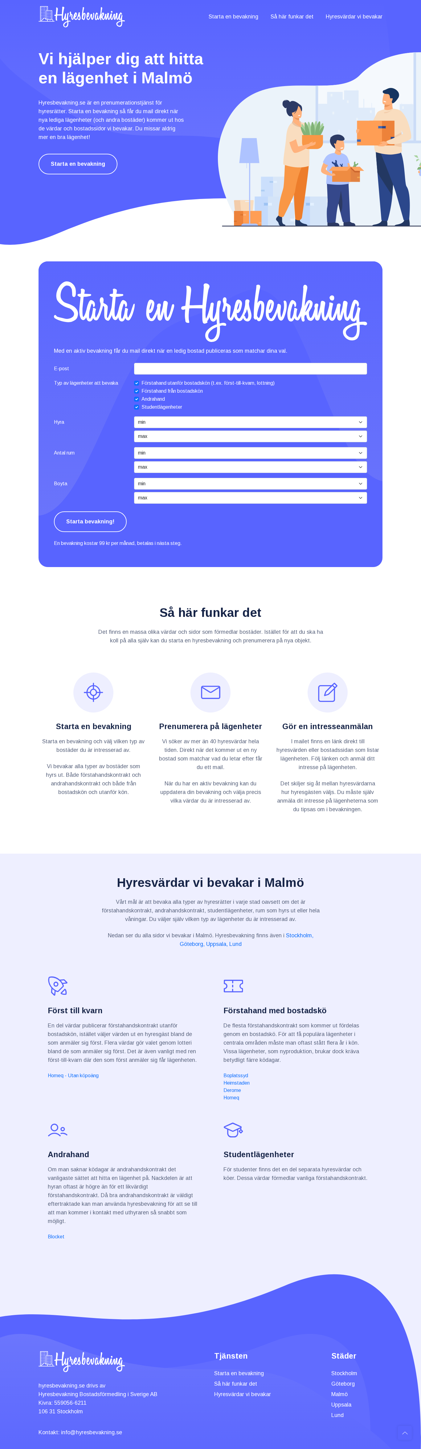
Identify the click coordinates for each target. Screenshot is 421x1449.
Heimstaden (236, 1083)
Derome (232, 1090)
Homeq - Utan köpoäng (73, 1075)
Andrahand (153, 399)
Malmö (339, 1394)
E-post (61, 368)
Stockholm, (299, 935)
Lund (235, 944)
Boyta (60, 483)
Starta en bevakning (233, 17)
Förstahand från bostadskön (172, 391)
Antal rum (64, 452)
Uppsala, (217, 944)
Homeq (231, 1097)
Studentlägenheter (161, 407)
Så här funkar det (292, 17)
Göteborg (343, 1384)
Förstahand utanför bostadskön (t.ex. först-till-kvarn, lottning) (208, 383)
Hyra (59, 422)
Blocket (56, 1236)
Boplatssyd (235, 1075)
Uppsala (341, 1405)
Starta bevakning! (90, 521)
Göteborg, (192, 944)
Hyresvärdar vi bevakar (354, 17)
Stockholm (344, 1373)
